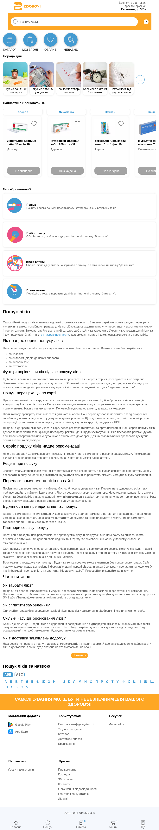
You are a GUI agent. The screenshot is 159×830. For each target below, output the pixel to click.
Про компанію (67, 769)
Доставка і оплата (70, 738)
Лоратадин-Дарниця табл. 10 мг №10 (21, 142)
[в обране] (33, 123)
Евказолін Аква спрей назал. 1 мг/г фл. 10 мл (110, 142)
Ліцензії (63, 798)
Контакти (64, 784)
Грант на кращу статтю (73, 793)
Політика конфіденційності (75, 724)
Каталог (63, 734)
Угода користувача (70, 729)
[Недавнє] (71, 40)
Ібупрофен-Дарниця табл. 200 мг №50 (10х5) (65, 142)
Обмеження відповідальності (77, 789)
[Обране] (50, 40)
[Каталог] (9, 40)
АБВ (7, 674)
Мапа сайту (116, 724)
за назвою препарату (55, 334)
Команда (64, 774)
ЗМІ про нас (66, 779)
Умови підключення (21, 769)
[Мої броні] (30, 40)
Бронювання (66, 743)
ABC (19, 674)
